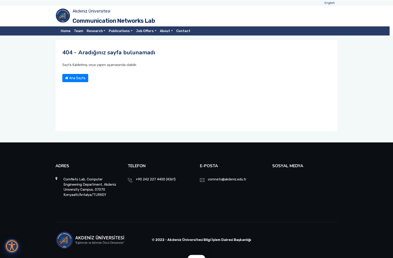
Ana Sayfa (76, 78)
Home (66, 31)
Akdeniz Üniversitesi (91, 11)
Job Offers (145, 31)
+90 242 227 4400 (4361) (156, 179)
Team (78, 31)
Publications (119, 31)
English (330, 3)
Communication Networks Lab (114, 20)
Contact (183, 31)
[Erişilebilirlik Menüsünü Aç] (12, 246)
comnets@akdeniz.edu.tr (227, 179)
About (165, 31)
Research (95, 31)
